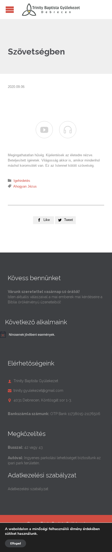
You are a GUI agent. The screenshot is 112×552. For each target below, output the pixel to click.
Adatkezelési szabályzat (28, 489)
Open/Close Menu (10, 9)
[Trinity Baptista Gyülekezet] (50, 9)
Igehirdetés (22, 181)
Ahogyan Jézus (25, 186)
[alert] (32, 334)
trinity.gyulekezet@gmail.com (35, 390)
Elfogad (15, 543)
